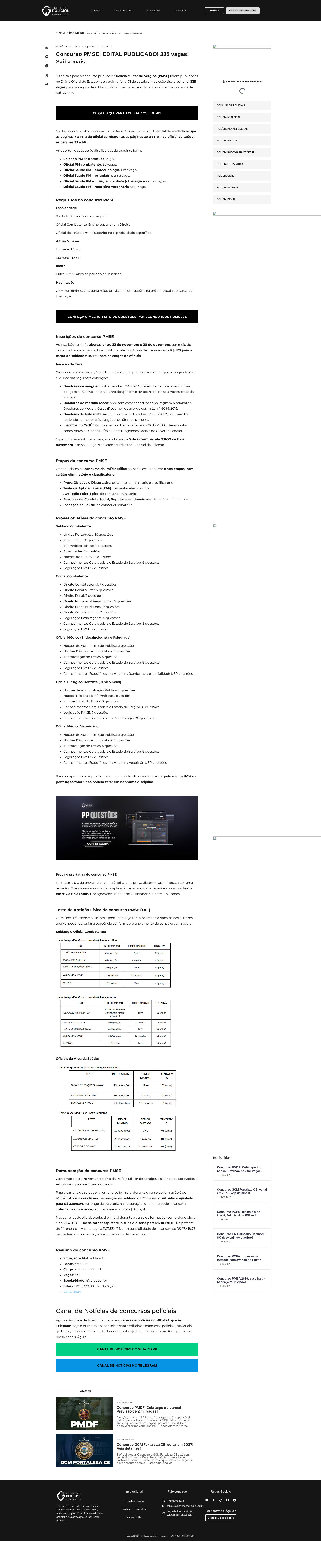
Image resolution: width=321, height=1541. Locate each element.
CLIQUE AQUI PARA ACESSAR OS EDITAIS (127, 113)
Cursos (95, 10)
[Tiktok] (221, 1500)
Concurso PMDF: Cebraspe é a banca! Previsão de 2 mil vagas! (149, 1409)
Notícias (180, 10)
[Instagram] (214, 1500)
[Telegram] (234, 1500)
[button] (47, 47)
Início (59, 33)
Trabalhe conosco (134, 1501)
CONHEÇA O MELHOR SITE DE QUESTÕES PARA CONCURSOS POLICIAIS (127, 317)
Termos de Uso (134, 1517)
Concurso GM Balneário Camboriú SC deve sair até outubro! (241, 1236)
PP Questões (123, 10)
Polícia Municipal (126, 1440)
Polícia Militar (74, 33)
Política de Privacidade (134, 1509)
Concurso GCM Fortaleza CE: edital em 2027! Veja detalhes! (155, 1447)
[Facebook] (228, 1500)
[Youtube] (207, 1500)
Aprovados (153, 10)
